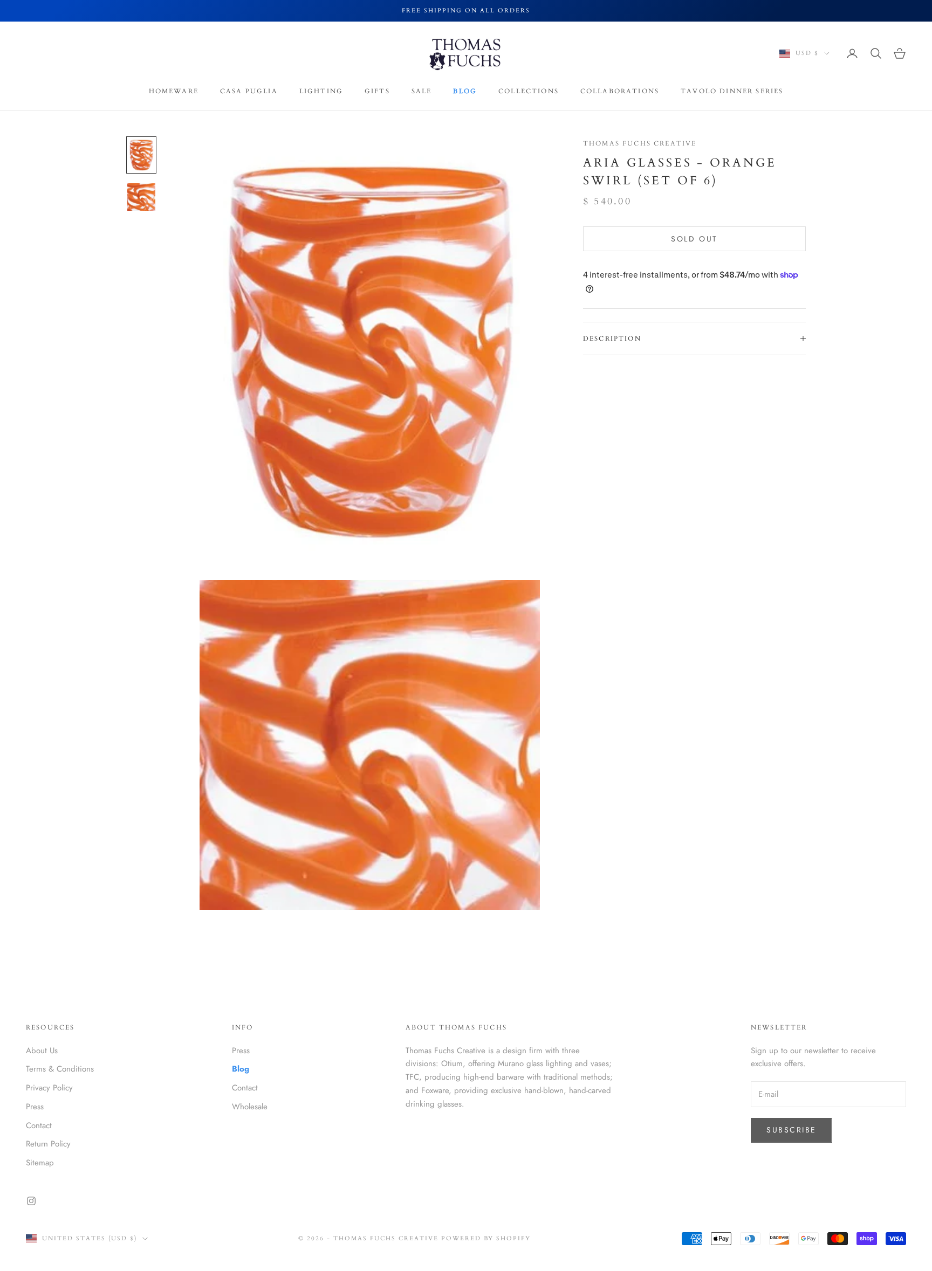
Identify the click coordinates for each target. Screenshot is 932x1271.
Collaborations (619, 91)
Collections (528, 91)
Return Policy (48, 1144)
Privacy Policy (49, 1088)
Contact (39, 1125)
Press (35, 1107)
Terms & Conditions (60, 1069)
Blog (465, 91)
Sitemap (40, 1163)
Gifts (377, 91)
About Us (42, 1050)
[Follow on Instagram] (31, 1201)
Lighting (321, 91)
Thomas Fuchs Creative (639, 143)
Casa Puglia (249, 91)
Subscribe (791, 1129)
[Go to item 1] (141, 155)
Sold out (694, 238)
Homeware (173, 91)
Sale (422, 91)
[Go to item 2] (141, 197)
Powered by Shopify (486, 1238)
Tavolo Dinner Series (732, 91)
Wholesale (250, 1107)
